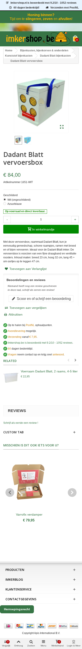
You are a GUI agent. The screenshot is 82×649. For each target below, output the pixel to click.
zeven (48, 19)
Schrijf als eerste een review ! (20, 422)
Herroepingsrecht (17, 609)
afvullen (65, 19)
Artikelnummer (12, 182)
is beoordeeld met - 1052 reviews (43, 2)
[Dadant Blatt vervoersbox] (27, 140)
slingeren (33, 19)
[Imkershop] (38, 38)
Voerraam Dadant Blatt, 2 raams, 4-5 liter (49, 371)
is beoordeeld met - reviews (40, 342)
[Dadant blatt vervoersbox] (62, 127)
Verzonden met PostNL (64, 7)
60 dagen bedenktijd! (26, 7)
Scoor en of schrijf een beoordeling (43, 299)
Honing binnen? (41, 15)
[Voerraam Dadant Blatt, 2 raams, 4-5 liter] (11, 378)
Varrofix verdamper (29, 514)
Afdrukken (16, 314)
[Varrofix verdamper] (29, 483)
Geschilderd (10, 195)
